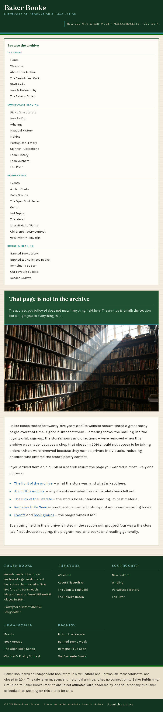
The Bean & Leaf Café (24, 78)
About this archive (29, 491)
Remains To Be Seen (23, 265)
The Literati (17, 219)
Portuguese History (23, 143)
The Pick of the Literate (33, 499)
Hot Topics (17, 213)
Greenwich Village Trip (25, 237)
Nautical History (21, 130)
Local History (19, 155)
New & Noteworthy (23, 90)
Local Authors (20, 161)
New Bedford (18, 118)
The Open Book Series (25, 201)
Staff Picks (17, 84)
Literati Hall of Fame (24, 225)
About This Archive (23, 72)
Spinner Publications (24, 149)
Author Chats (19, 189)
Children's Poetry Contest (28, 231)
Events (15, 183)
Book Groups (19, 195)
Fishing (15, 136)
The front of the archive (33, 483)
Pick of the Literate (23, 112)
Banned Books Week (24, 253)
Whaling (16, 124)
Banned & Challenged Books (30, 259)
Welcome (16, 66)
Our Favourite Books (24, 272)
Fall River (16, 167)
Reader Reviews (20, 278)
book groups (44, 515)
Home (14, 60)
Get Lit (14, 207)
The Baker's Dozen (22, 96)
